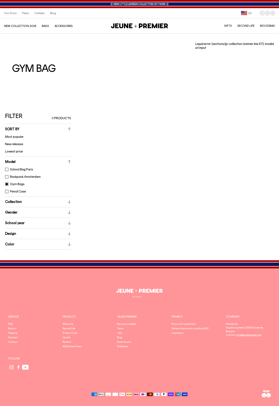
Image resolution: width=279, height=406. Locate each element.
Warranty (68, 324)
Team (120, 328)
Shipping (13, 332)
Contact (13, 341)
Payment (13, 337)
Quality (67, 337)
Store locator (124, 341)
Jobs (119, 332)
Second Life (69, 328)
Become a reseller (126, 324)
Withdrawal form (72, 346)
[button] (262, 13)
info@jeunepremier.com (249, 335)
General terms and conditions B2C (190, 328)
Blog (119, 337)
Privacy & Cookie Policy (184, 324)
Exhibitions (122, 346)
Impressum (178, 332)
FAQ (10, 324)
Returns (12, 328)
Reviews (67, 341)
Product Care (70, 332)
